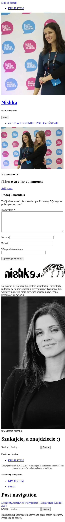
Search (11, 486)
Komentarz (8, 210)
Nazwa (5, 237)
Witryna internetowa (12, 249)
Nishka (9, 102)
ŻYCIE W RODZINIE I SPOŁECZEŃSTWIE (33, 123)
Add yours (6, 188)
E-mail (4, 243)
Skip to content (9, 2)
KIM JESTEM (16, 8)
